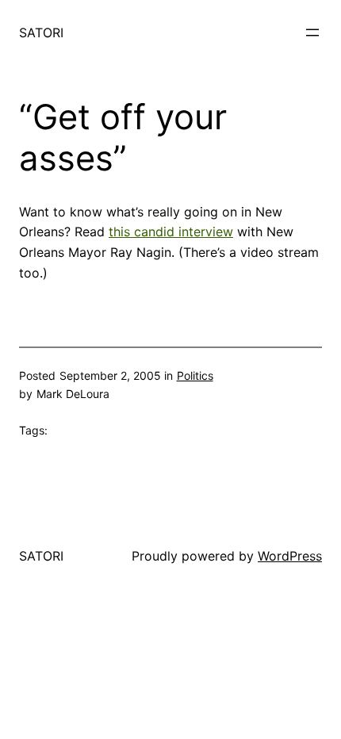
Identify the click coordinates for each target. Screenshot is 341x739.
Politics (195, 375)
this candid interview (171, 231)
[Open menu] (312, 32)
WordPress (290, 556)
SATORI (41, 32)
